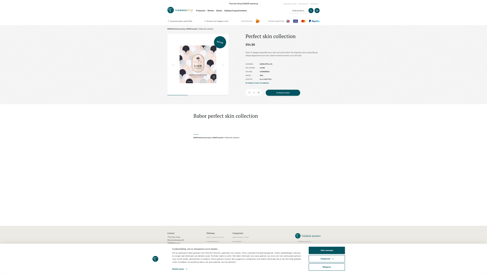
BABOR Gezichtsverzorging (176, 29)
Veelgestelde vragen (290, 4)
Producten (200, 10)
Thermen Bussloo (304, 241)
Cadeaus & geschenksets (235, 10)
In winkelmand (283, 93)
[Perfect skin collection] (180, 10)
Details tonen (178, 269)
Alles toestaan (327, 250)
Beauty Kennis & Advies (215, 237)
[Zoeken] (311, 10)
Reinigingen (236, 241)
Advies (219, 10)
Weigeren (327, 267)
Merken (210, 10)
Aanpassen (325, 259)
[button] (173, 64)
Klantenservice (303, 4)
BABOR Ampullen (192, 29)
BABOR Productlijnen (240, 237)
